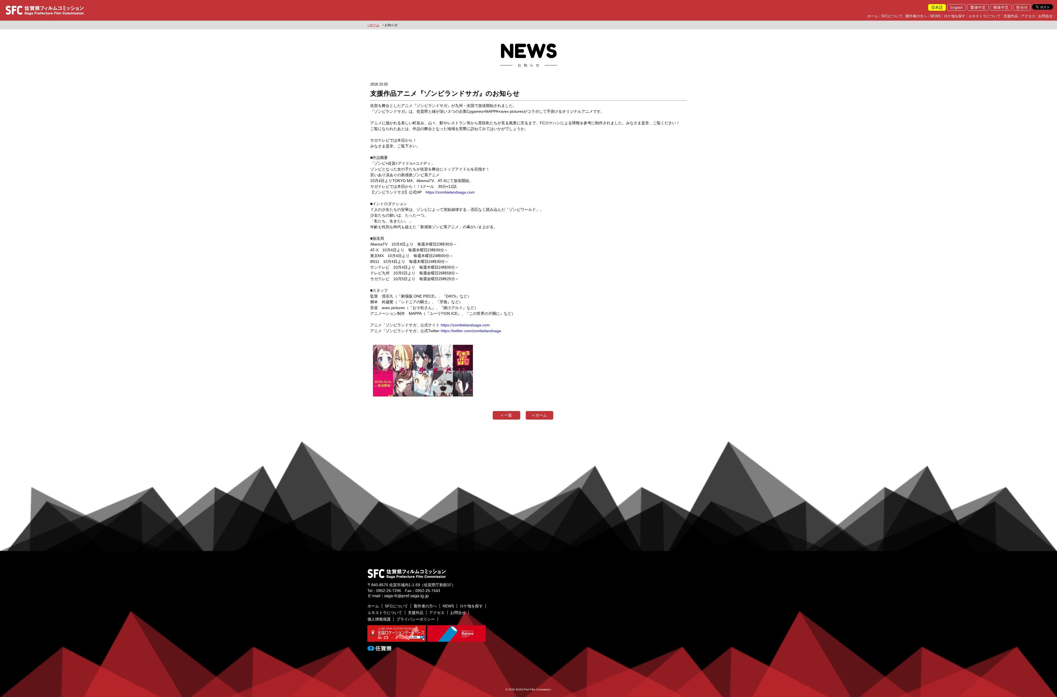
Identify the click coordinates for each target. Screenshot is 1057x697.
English (956, 7)
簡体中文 (1001, 7)
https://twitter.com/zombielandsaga (471, 331)
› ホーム (373, 25)
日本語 (937, 7)
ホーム (872, 16)
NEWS (935, 16)
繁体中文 (978, 7)
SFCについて (892, 16)
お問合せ (1045, 16)
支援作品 (1011, 16)
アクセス (1028, 16)
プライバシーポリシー (415, 619)
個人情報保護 (379, 619)
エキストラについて (984, 16)
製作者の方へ (916, 16)
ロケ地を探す (954, 16)
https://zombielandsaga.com (450, 192)
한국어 (1022, 7)
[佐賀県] (379, 648)
